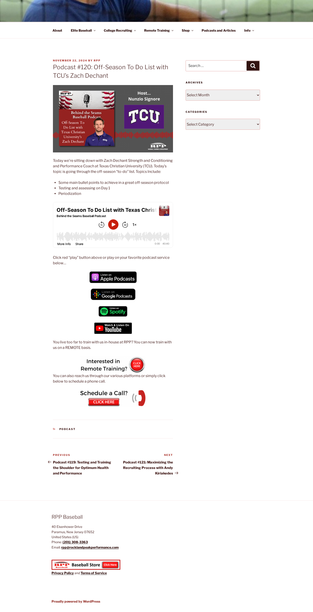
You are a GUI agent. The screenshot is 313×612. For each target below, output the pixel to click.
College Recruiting (118, 30)
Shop (186, 30)
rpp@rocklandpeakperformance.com (90, 547)
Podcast (67, 429)
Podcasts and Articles (219, 30)
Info (247, 30)
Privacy (58, 573)
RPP (97, 60)
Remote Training (157, 30)
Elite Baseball (81, 30)
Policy (69, 573)
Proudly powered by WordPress (76, 601)
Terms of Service (94, 573)
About (57, 30)
